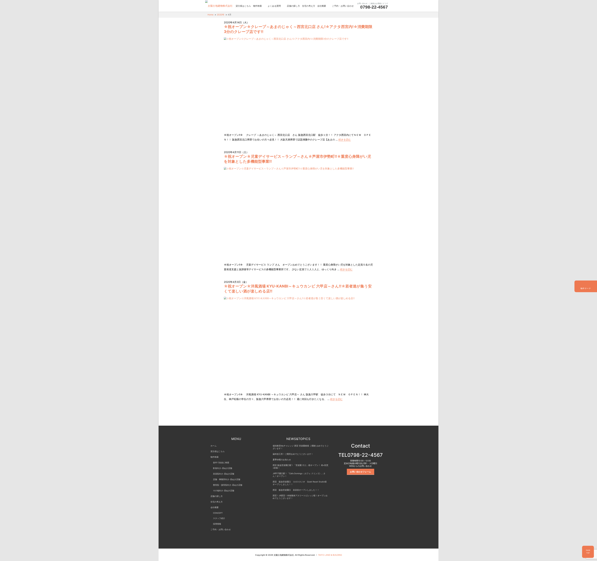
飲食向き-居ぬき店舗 (222, 468)
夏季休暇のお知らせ (282, 459)
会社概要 (321, 5)
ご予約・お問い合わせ (343, 5)
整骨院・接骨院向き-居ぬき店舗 (227, 485)
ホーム (214, 446)
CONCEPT (218, 513)
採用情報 (217, 524)
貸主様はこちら (243, 5)
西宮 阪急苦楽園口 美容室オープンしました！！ (296, 490)
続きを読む (344, 139)
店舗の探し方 (293, 5)
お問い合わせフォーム (360, 471)
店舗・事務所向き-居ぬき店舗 (226, 479)
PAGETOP (588, 551)
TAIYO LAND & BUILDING (330, 555)
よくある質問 (274, 5)
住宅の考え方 (308, 5)
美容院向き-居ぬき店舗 (223, 474)
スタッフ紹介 (219, 518)
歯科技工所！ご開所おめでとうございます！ (293, 454)
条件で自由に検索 (221, 462)
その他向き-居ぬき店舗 (223, 490)
